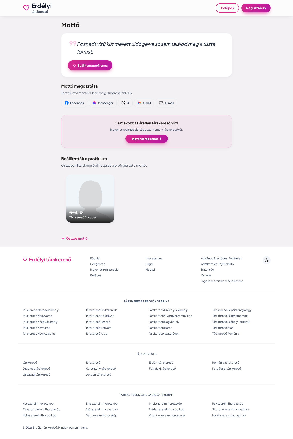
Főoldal (95, 258)
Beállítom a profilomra (90, 65)
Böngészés (97, 264)
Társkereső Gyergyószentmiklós (170, 315)
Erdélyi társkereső (161, 362)
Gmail (147, 103)
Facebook (77, 103)
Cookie (206, 275)
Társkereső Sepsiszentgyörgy (232, 310)
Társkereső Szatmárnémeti (230, 315)
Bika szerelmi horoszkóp (102, 403)
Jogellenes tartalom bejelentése (222, 281)
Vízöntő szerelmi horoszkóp (167, 415)
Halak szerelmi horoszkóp (229, 415)
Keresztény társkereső (101, 368)
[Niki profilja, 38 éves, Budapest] (90, 199)
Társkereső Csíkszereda (101, 310)
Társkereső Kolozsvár (100, 315)
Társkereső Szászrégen (164, 333)
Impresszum (154, 258)
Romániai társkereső (225, 362)
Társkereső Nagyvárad (37, 315)
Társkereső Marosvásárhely (41, 310)
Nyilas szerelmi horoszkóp (39, 415)
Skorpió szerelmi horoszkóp (230, 409)
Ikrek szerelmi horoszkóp (165, 403)
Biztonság (207, 269)
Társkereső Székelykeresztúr (231, 322)
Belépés (227, 8)
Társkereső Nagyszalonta (39, 333)
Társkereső (93, 362)
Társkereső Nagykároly (164, 322)
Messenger (105, 103)
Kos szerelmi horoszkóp (38, 403)
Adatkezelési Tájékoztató (217, 264)
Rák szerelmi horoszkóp (227, 403)
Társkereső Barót (160, 327)
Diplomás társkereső (36, 368)
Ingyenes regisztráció (146, 138)
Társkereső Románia (225, 333)
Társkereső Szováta (98, 327)
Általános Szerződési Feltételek (221, 258)
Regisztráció (256, 8)
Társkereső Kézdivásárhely (40, 322)
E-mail (169, 103)
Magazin (151, 269)
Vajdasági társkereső (36, 374)
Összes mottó (74, 238)
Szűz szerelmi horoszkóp (102, 409)
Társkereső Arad (96, 333)
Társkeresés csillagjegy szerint (146, 394)
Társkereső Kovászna (36, 327)
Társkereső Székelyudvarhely (168, 310)
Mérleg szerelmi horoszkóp (166, 409)
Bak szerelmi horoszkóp (101, 415)
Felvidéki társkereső (162, 368)
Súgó (149, 264)
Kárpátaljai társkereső (226, 368)
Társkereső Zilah (222, 327)
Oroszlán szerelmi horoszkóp (41, 409)
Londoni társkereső (98, 374)
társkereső (30, 362)
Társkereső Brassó (98, 322)
